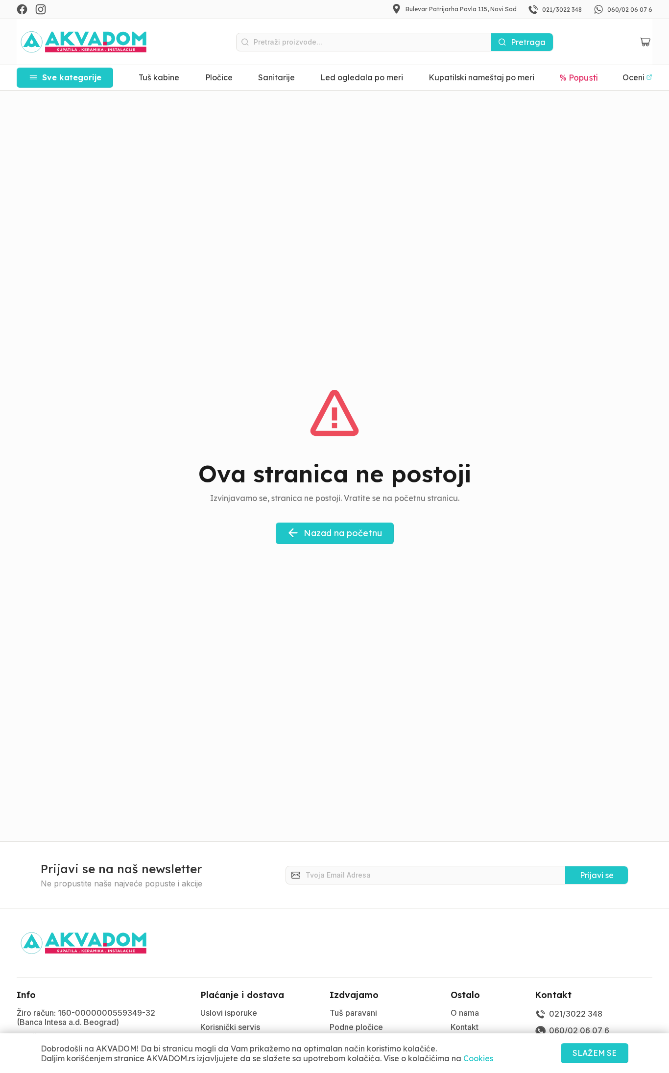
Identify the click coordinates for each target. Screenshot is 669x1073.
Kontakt (464, 1027)
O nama (465, 1013)
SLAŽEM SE (595, 1053)
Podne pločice (356, 1027)
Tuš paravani (353, 1013)
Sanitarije (276, 77)
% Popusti (578, 77)
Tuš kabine (159, 77)
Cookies (478, 1058)
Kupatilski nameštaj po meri (481, 77)
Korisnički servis (230, 1027)
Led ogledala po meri (361, 77)
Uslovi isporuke (228, 1013)
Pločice (219, 77)
